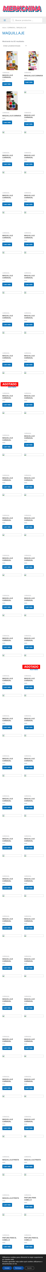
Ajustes (29, 1268)
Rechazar (18, 1268)
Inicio (4, 28)
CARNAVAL (11, 28)
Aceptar (7, 1268)
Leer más (7, 84)
